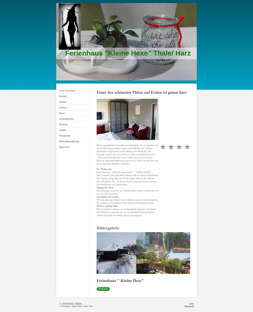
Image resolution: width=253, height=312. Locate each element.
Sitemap (78, 303)
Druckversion (68, 303)
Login (191, 303)
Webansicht (189, 306)
